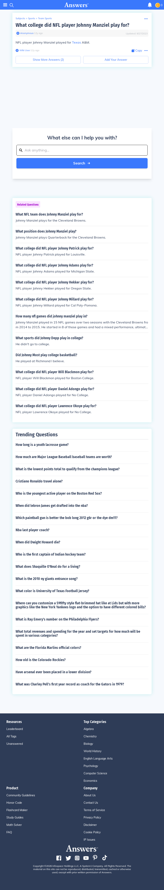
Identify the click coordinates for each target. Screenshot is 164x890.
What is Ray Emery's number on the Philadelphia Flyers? (57, 619)
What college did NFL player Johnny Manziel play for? (72, 25)
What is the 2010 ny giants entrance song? (47, 579)
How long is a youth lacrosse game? (42, 445)
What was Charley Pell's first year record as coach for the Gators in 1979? (70, 684)
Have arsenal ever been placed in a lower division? (53, 672)
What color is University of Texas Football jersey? (52, 591)
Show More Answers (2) (48, 60)
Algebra (89, 729)
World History (92, 751)
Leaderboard (14, 729)
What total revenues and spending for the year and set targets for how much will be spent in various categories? (78, 633)
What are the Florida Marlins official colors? (48, 647)
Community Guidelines (20, 795)
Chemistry (90, 736)
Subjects (20, 18)
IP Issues (89, 839)
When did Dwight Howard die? (38, 542)
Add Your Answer (116, 60)
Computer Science (95, 773)
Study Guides (14, 817)
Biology (88, 744)
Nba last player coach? (32, 530)
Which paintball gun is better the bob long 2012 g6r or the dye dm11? (67, 518)
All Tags (11, 736)
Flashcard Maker (17, 810)
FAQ (9, 832)
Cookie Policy (92, 832)
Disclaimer (90, 825)
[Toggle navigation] (5, 5)
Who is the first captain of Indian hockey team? (51, 554)
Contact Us (91, 802)
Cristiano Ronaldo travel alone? (39, 481)
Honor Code (14, 802)
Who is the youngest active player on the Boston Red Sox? (59, 493)
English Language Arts (98, 758)
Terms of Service (94, 810)
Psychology (91, 766)
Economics (90, 781)
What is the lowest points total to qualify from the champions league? (68, 469)
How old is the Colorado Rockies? (41, 660)
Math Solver (14, 825)
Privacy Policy (92, 817)
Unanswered (14, 744)
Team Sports (45, 18)
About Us (90, 795)
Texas (76, 42)
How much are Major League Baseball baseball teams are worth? (64, 457)
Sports (31, 18)
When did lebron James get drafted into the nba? (52, 505)
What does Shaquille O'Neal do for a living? (48, 566)
